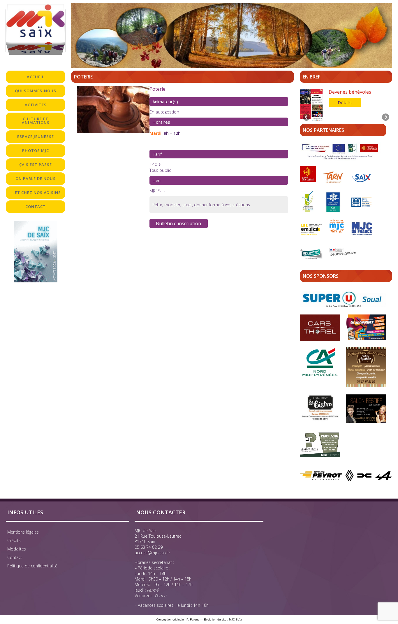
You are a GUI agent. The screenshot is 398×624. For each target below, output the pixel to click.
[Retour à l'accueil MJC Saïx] (35, 30)
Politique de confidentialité (32, 566)
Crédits (14, 540)
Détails (345, 102)
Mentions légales (23, 532)
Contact (14, 557)
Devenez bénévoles (350, 92)
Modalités (16, 549)
